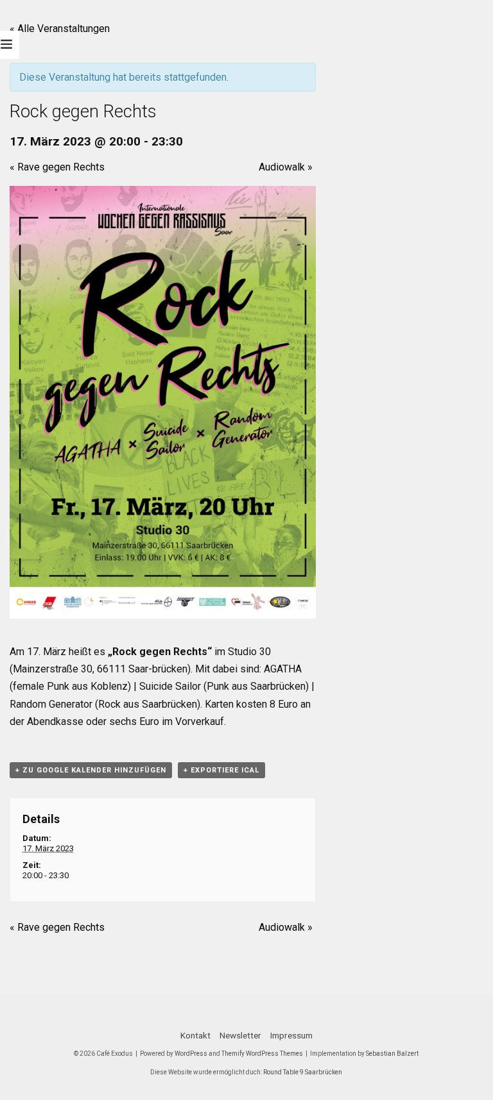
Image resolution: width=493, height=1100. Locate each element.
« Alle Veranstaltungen (60, 28)
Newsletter (240, 1035)
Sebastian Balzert (392, 1053)
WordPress (191, 1053)
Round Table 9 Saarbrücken (302, 1072)
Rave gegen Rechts (57, 167)
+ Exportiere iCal (221, 770)
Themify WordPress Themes (262, 1053)
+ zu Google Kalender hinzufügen (90, 770)
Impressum (291, 1035)
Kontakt (195, 1035)
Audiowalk (286, 167)
